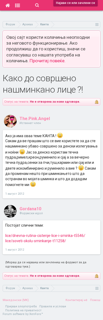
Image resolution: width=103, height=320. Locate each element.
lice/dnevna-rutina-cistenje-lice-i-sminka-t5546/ (45, 235)
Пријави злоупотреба (21, 306)
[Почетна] (7, 5)
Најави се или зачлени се (75, 3)
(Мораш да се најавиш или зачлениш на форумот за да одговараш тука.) (45, 264)
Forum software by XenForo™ (23, 314)
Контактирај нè (76, 300)
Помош (95, 300)
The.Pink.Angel (35, 118)
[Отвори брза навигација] (97, 24)
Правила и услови (52, 306)
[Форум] (17, 5)
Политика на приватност (23, 310)
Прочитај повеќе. (47, 60)
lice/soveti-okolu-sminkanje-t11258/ (35, 241)
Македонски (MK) (16, 300)
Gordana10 (30, 208)
